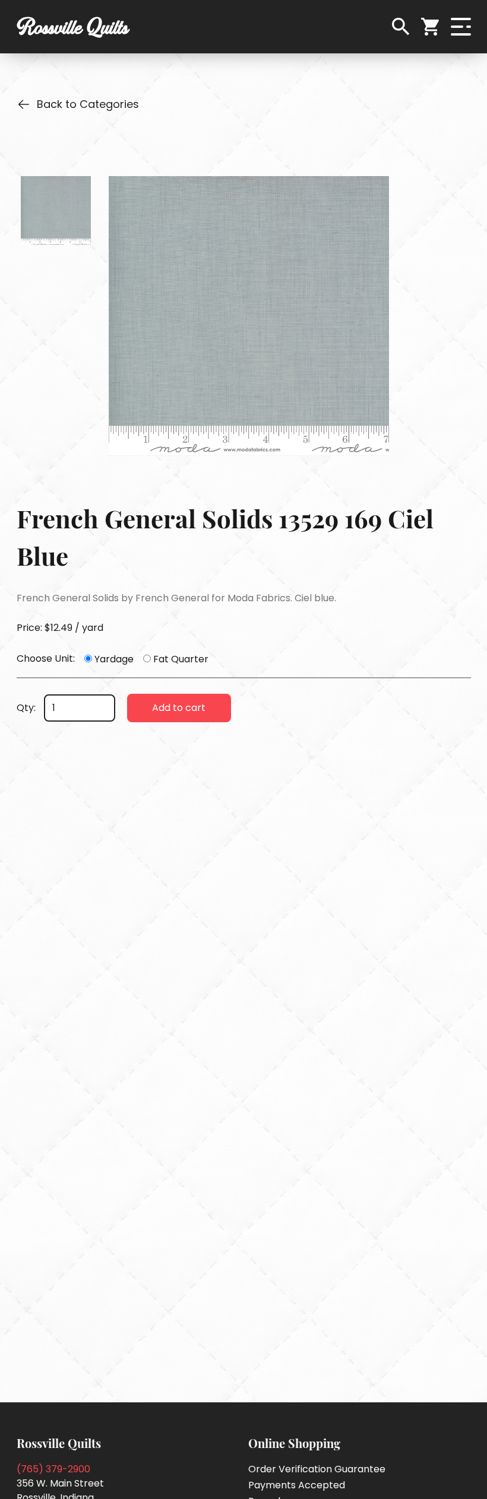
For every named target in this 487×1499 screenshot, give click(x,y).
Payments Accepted (296, 1485)
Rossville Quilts (73, 26)
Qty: (26, 708)
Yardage (114, 659)
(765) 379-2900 (53, 1469)
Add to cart (178, 708)
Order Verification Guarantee (316, 1469)
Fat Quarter (180, 659)
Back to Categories (88, 104)
